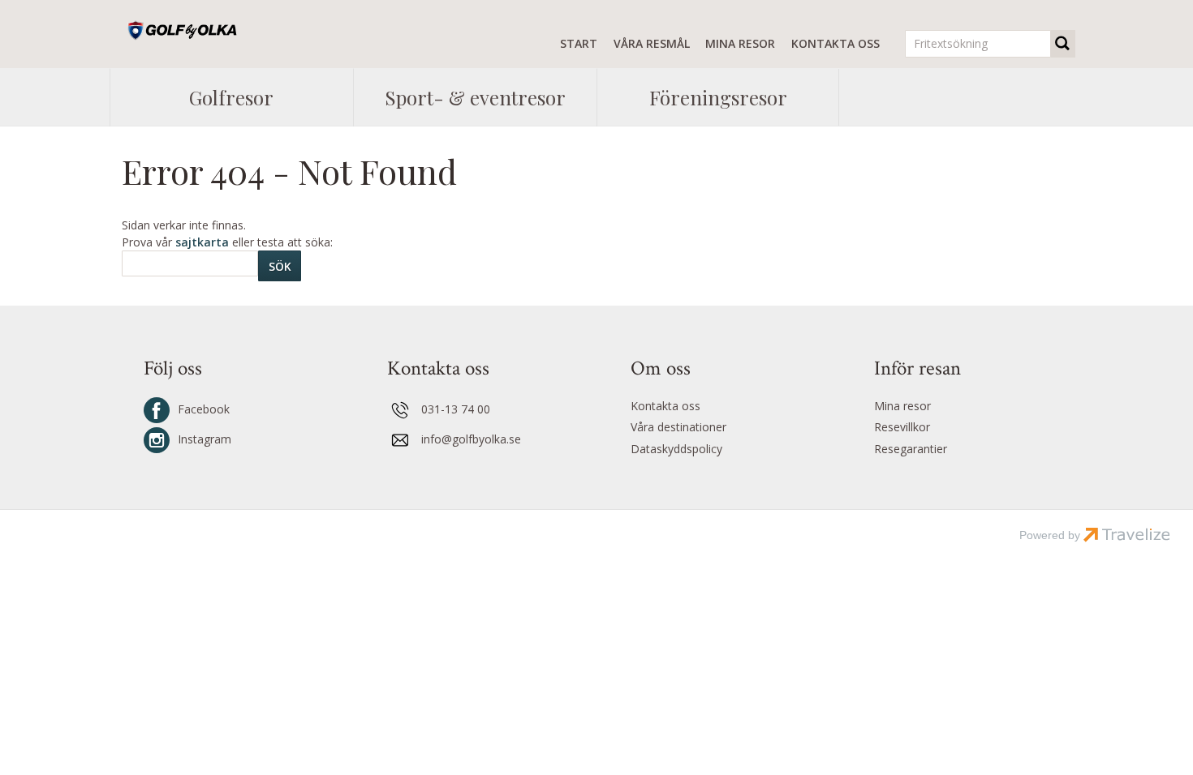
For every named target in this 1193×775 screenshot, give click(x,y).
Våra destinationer (678, 427)
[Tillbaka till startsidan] (187, 31)
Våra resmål (652, 43)
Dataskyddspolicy (676, 448)
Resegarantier (910, 448)
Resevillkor (902, 427)
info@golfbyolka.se (471, 439)
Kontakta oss (835, 43)
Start (578, 43)
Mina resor (740, 43)
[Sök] (1063, 44)
